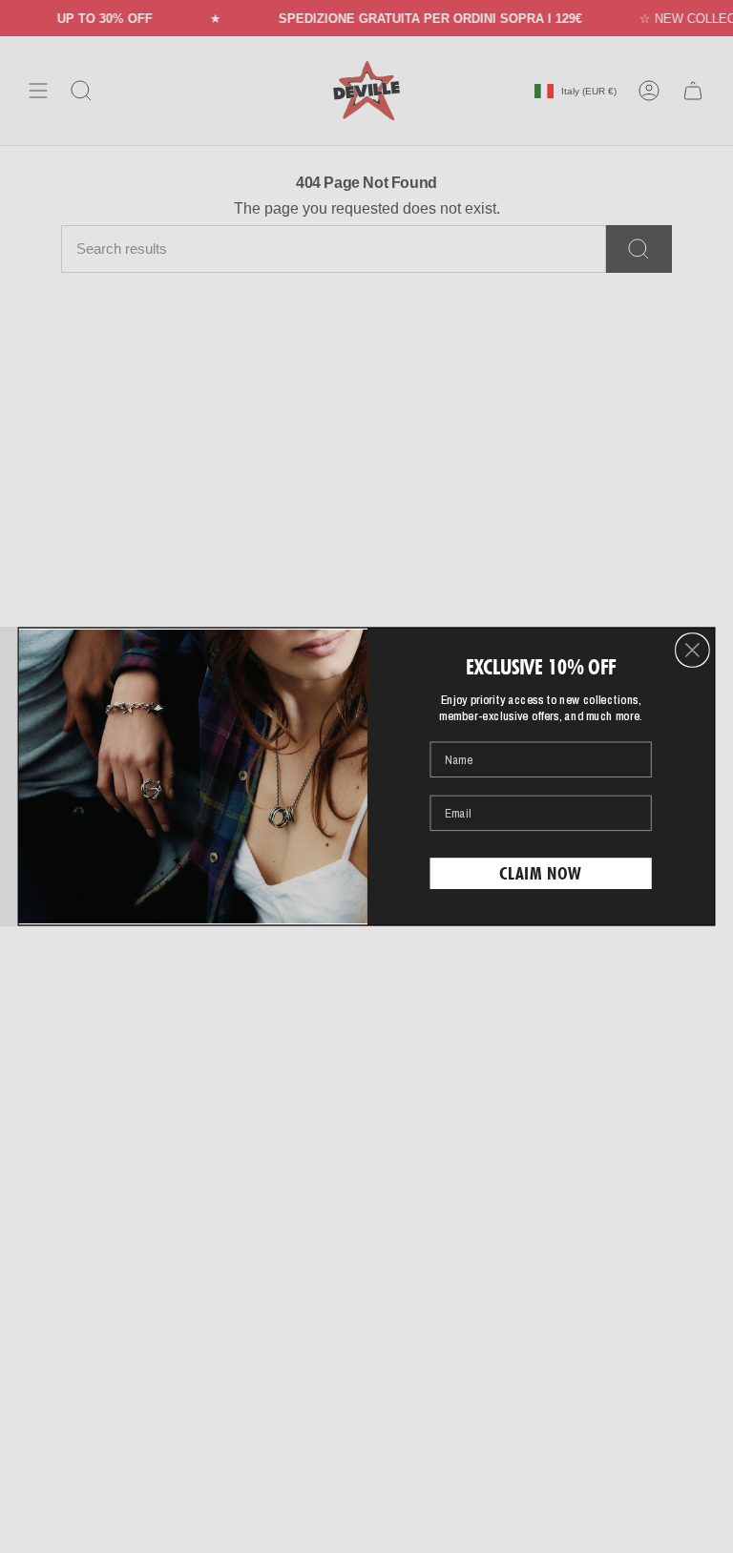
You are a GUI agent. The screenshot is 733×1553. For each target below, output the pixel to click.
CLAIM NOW (540, 872)
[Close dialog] (692, 650)
